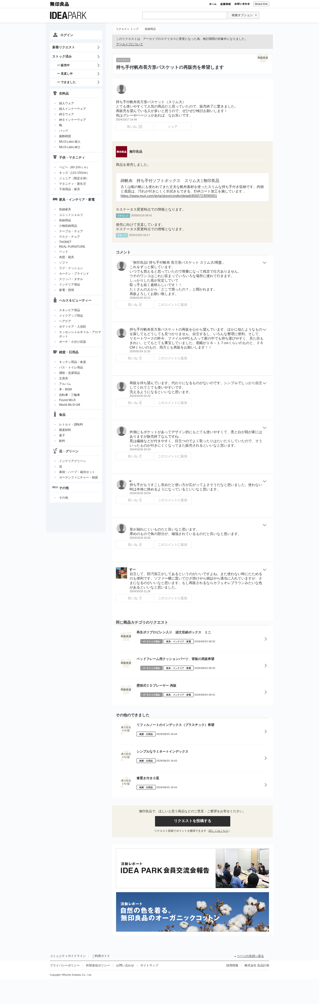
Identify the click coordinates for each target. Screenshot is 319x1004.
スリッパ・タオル (71, 279)
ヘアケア (65, 321)
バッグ (63, 130)
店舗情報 (225, 4)
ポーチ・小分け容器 (72, 342)
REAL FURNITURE (72, 246)
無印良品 (60, 4)
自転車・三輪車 (69, 395)
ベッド (63, 251)
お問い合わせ (242, 4)
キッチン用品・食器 (72, 362)
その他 (63, 497)
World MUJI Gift (69, 405)
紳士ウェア (66, 114)
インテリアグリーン (72, 461)
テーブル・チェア (71, 231)
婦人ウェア (66, 103)
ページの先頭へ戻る (250, 956)
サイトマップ (149, 965)
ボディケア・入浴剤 (72, 326)
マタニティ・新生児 (72, 183)
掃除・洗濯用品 (69, 373)
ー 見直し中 (65, 73)
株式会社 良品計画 (256, 965)
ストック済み (62, 56)
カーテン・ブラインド (74, 273)
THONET (65, 242)
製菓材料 (65, 430)
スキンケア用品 (69, 310)
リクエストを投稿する (192, 821)
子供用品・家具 (69, 189)
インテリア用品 (69, 284)
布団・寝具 (66, 257)
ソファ (63, 262)
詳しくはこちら (218, 830)
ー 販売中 (63, 65)
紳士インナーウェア (72, 119)
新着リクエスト (63, 47)
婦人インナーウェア (72, 109)
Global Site (261, 4)
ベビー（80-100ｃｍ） (74, 167)
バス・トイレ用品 (71, 367)
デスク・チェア (69, 236)
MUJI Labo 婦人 (69, 141)
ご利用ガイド (101, 956)
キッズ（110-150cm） (74, 173)
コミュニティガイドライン (68, 956)
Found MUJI (67, 400)
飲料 (62, 441)
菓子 (62, 435)
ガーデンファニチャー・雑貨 (78, 477)
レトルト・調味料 (71, 424)
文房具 (63, 378)
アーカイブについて (129, 44)
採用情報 (232, 965)
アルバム (65, 384)
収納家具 (65, 209)
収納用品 (65, 220)
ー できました (66, 82)
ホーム (213, 4)
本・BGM (65, 389)
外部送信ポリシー (98, 965)
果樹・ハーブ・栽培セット (77, 472)
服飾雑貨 (65, 136)
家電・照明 (66, 290)
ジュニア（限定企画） (74, 178)
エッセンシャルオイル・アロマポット (80, 334)
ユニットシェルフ (71, 215)
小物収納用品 (68, 226)
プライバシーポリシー (65, 965)
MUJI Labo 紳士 (69, 147)
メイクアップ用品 (71, 315)
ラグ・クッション (71, 268)
